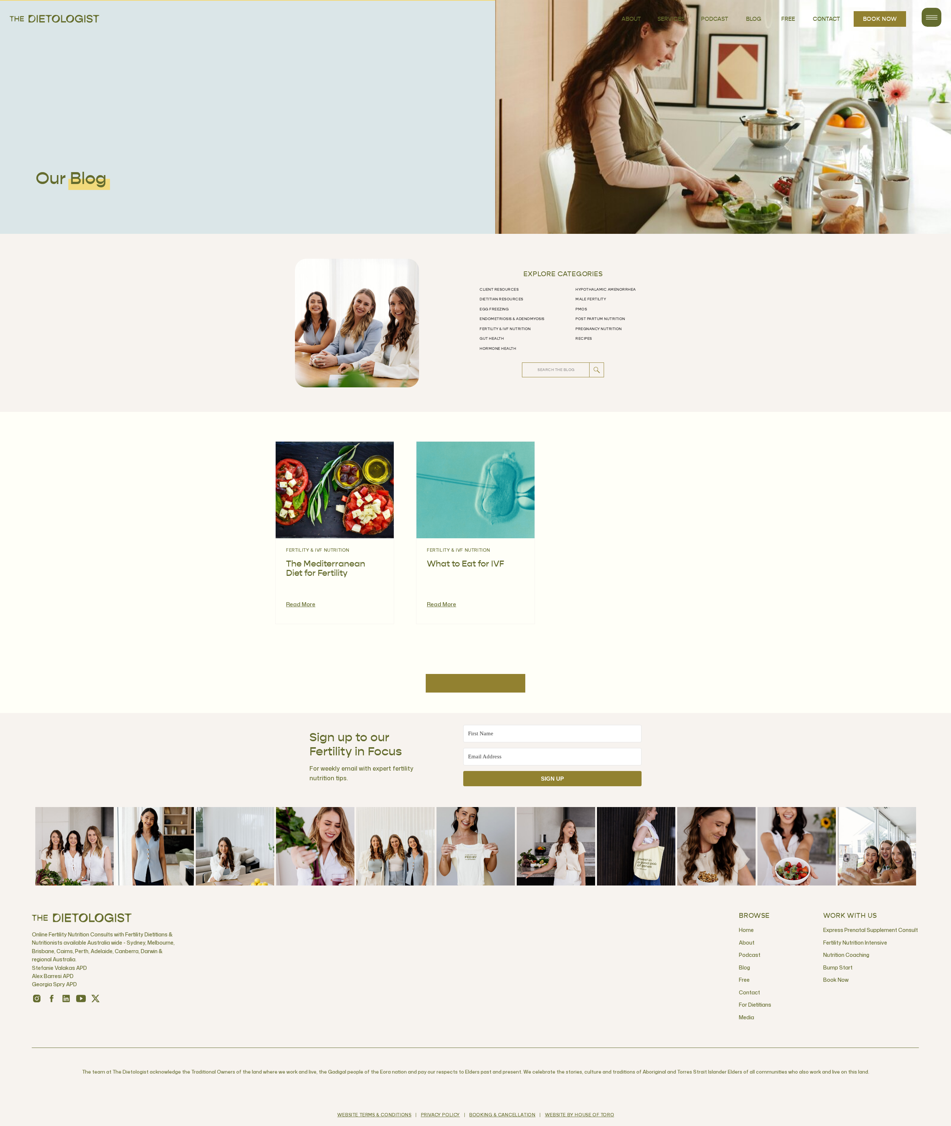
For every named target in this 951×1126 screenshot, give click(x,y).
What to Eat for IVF (465, 564)
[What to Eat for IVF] (475, 490)
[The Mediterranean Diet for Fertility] (335, 490)
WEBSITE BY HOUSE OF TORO (579, 1115)
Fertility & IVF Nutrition (318, 550)
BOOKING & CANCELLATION (502, 1115)
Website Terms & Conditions (374, 1115)
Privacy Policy (440, 1115)
